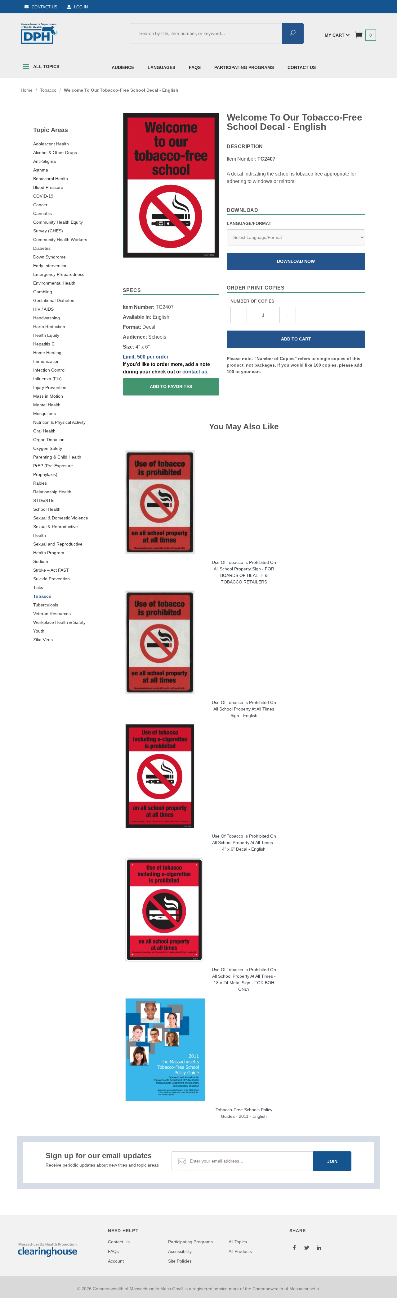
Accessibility (180, 1251)
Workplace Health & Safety (59, 622)
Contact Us (44, 7)
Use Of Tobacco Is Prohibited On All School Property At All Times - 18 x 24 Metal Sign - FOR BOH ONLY (244, 979)
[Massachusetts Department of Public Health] (39, 33)
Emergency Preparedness (58, 274)
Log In (81, 7)
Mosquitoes (44, 413)
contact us (194, 371)
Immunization (46, 361)
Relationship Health (52, 491)
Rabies (40, 483)
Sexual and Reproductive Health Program (58, 548)
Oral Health (44, 430)
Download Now (296, 261)
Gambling (42, 291)
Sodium (40, 561)
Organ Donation (49, 439)
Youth (38, 630)
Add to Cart (296, 339)
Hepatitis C (44, 343)
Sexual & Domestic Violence (60, 517)
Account (116, 1261)
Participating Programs (244, 67)
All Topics (45, 66)
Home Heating (47, 352)
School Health (46, 509)
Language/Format (249, 223)
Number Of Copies (252, 301)
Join (332, 1161)
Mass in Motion (48, 396)
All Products (240, 1251)
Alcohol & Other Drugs (55, 152)
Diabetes (42, 248)
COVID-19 (43, 196)
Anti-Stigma (44, 161)
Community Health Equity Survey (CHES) (58, 226)
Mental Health (46, 404)
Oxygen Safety (47, 448)
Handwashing (46, 317)
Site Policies (180, 1261)
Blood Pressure (48, 187)
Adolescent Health (51, 143)
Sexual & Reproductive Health (55, 531)
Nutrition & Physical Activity (59, 422)
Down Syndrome (49, 256)
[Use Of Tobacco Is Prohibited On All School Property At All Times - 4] (244, 776)
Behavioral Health (50, 178)
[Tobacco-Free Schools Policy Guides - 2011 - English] (244, 1050)
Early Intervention (50, 265)
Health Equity (46, 335)
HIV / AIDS (43, 309)
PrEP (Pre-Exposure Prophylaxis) (53, 470)
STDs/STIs (43, 500)
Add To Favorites (171, 386)
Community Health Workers (60, 239)
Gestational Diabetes (53, 300)
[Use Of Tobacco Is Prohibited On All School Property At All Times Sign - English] (244, 642)
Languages (161, 67)
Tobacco (42, 596)
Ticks (38, 587)
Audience (123, 67)
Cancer (40, 204)
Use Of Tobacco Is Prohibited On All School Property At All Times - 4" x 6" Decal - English (244, 843)
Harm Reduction (49, 326)
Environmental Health (54, 283)
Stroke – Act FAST (51, 570)
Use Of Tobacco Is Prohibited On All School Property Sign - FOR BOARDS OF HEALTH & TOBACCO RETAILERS (244, 572)
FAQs (195, 67)
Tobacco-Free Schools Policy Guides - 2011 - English (244, 1113)
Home (27, 90)
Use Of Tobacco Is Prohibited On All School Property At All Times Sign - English (244, 709)
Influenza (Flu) (47, 378)
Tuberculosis (45, 604)
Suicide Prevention (51, 578)
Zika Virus (43, 639)
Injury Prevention (49, 387)
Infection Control (49, 370)
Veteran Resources (52, 613)
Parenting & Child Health (57, 457)
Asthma (40, 169)
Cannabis (42, 213)
